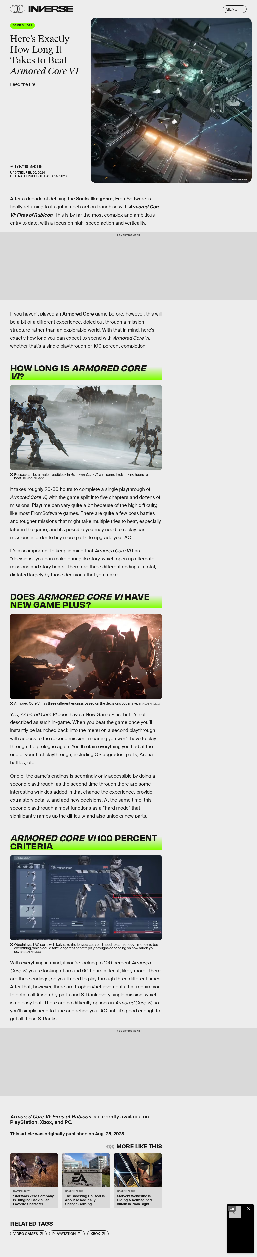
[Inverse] (51, 9)
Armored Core (78, 314)
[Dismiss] (249, 1209)
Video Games (25, 1233)
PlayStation (64, 1233)
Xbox (95, 1233)
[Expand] (232, 1209)
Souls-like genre (94, 199)
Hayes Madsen (30, 167)
